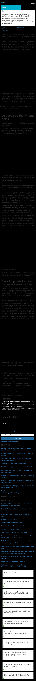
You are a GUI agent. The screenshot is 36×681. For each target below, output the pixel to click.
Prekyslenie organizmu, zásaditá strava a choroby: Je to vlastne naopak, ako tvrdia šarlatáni (17, 542)
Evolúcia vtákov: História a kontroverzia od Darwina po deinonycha (17, 476)
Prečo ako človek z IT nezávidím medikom (13, 526)
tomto (28, 315)
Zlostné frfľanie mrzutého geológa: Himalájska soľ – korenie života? (16, 510)
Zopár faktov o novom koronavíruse (11, 523)
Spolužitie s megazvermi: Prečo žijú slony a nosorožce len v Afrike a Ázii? (17, 481)
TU (20, 395)
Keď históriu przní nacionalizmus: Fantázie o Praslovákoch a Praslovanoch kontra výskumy (15, 566)
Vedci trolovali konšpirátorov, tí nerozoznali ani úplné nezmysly (16, 557)
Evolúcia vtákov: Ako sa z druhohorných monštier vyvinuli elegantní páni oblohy (15, 492)
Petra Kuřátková (19, 27)
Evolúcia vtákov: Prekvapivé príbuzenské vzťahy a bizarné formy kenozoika (16, 449)
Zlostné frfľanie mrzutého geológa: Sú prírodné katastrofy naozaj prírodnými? (18, 487)
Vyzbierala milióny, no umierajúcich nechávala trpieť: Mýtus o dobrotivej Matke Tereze (16, 505)
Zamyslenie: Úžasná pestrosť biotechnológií (14, 464)
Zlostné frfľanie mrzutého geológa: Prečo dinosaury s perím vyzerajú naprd (16, 459)
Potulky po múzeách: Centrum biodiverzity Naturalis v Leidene (17, 454)
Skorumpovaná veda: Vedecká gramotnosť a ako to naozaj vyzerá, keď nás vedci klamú (16, 537)
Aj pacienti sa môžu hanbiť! (9, 519)
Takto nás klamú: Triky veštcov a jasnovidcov (14, 532)
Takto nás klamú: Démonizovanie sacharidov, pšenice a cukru (17, 547)
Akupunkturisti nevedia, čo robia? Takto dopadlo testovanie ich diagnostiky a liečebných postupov (18, 405)
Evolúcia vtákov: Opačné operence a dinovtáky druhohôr (18, 467)
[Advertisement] (18, 71)
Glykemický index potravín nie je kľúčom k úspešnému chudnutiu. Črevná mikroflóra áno (18, 408)
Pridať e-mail (17, 439)
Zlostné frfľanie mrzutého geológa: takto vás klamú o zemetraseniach (16, 471)
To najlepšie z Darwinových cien (11, 529)
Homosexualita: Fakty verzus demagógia (13, 562)
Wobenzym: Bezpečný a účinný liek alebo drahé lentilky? (15, 515)
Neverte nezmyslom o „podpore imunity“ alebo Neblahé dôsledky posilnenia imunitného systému (17, 552)
